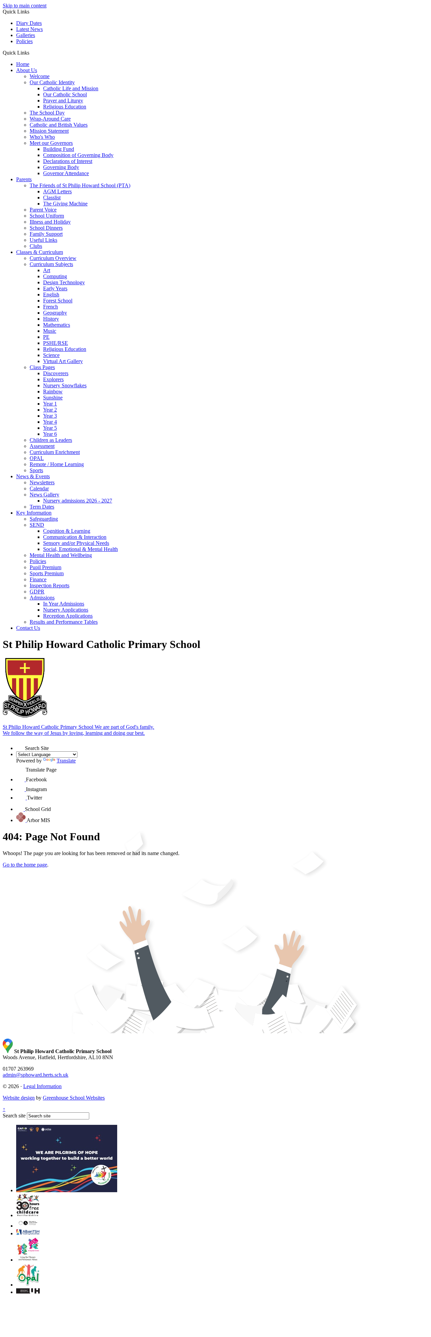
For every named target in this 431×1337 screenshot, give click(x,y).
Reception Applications (68, 616)
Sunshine (53, 397)
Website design (19, 1098)
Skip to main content (24, 5)
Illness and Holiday (50, 222)
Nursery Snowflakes (65, 385)
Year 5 (50, 428)
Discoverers (55, 373)
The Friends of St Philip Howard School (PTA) (80, 185)
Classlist (52, 197)
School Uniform (47, 216)
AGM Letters (57, 191)
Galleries (25, 35)
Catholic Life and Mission (70, 88)
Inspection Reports (49, 585)
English (51, 294)
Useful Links (43, 240)
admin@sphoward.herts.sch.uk (35, 1075)
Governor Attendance (66, 173)
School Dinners (46, 228)
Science (51, 355)
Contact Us (28, 628)
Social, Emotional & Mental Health (80, 549)
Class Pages (42, 367)
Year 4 (50, 422)
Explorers (53, 379)
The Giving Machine (65, 203)
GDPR (37, 591)
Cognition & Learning (66, 531)
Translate (66, 760)
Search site (14, 1115)
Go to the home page (25, 865)
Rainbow (53, 391)
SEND (37, 525)
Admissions (42, 597)
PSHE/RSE (55, 343)
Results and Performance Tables (64, 622)
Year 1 (50, 403)
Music (49, 331)
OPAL (37, 458)
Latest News (29, 29)
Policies (24, 41)
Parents (24, 179)
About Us (26, 70)
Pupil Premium (45, 567)
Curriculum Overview (53, 258)
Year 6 (50, 434)
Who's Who (42, 137)
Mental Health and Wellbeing (61, 555)
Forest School (57, 300)
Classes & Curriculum (39, 252)
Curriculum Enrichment (55, 452)
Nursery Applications (65, 610)
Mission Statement (49, 131)
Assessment (42, 446)
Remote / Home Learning (57, 464)
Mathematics (56, 325)
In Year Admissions (63, 604)
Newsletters (42, 482)
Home (22, 64)
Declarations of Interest (67, 161)
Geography (55, 313)
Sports (36, 470)
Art (46, 270)
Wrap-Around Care (50, 119)
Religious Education (64, 106)
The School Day (47, 113)
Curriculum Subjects (51, 264)
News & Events (33, 476)
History (51, 319)
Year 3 (50, 416)
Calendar (39, 488)
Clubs (36, 246)
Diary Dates (29, 23)
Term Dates (42, 507)
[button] (32, 53)
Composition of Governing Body (78, 155)
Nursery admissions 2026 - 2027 (77, 500)
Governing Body (61, 167)
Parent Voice (43, 210)
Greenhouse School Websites (74, 1098)
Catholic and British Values (59, 125)
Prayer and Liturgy (63, 100)
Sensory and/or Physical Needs (76, 543)
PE (46, 337)
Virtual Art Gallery (63, 361)
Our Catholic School (65, 94)
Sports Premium (47, 573)
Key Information (34, 513)
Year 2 (50, 410)
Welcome (39, 76)
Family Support (46, 234)
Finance (38, 579)
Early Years (55, 288)
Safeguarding (44, 519)
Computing (55, 276)
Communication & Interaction (74, 537)
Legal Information (42, 1086)
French (50, 306)
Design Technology (64, 282)
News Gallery (44, 494)
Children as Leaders (51, 440)
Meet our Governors (51, 143)
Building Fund (58, 149)
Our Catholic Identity (52, 82)
